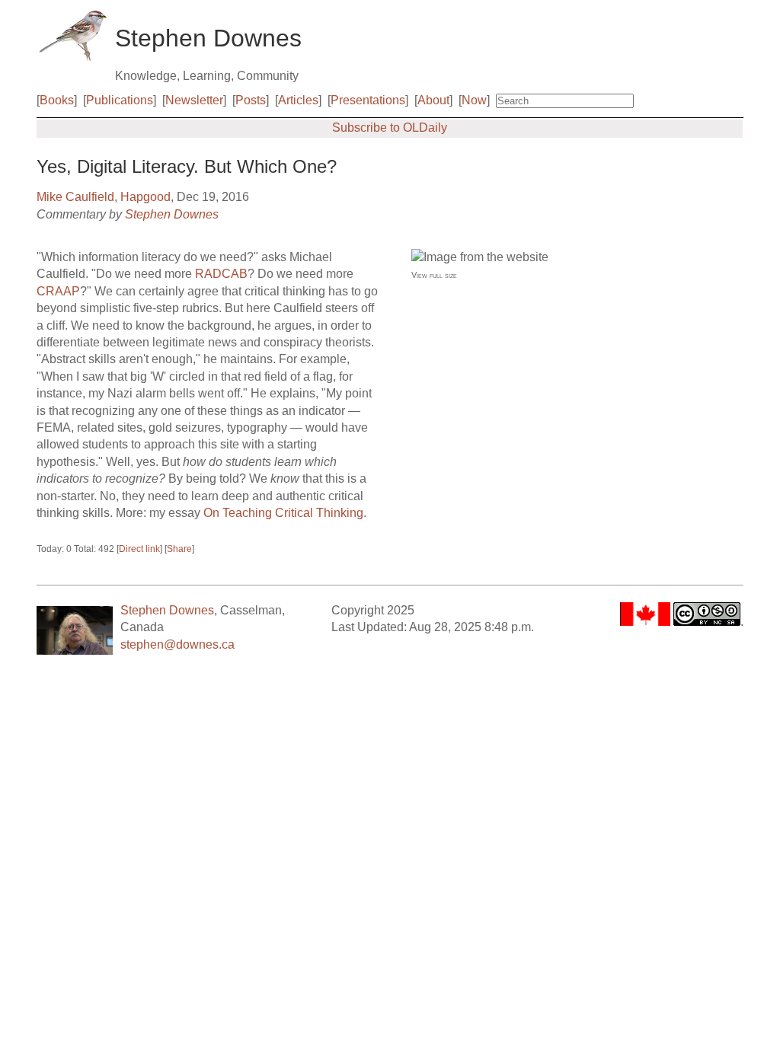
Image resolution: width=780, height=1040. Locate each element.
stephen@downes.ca (177, 644)
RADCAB (221, 273)
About (433, 100)
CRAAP (58, 291)
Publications (119, 100)
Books (57, 100)
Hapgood (145, 196)
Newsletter (194, 100)
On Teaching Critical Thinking (283, 512)
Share (179, 549)
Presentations (368, 100)
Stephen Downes (172, 214)
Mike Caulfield (75, 196)
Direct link (139, 549)
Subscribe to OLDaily (389, 127)
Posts (250, 100)
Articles (298, 100)
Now (474, 100)
